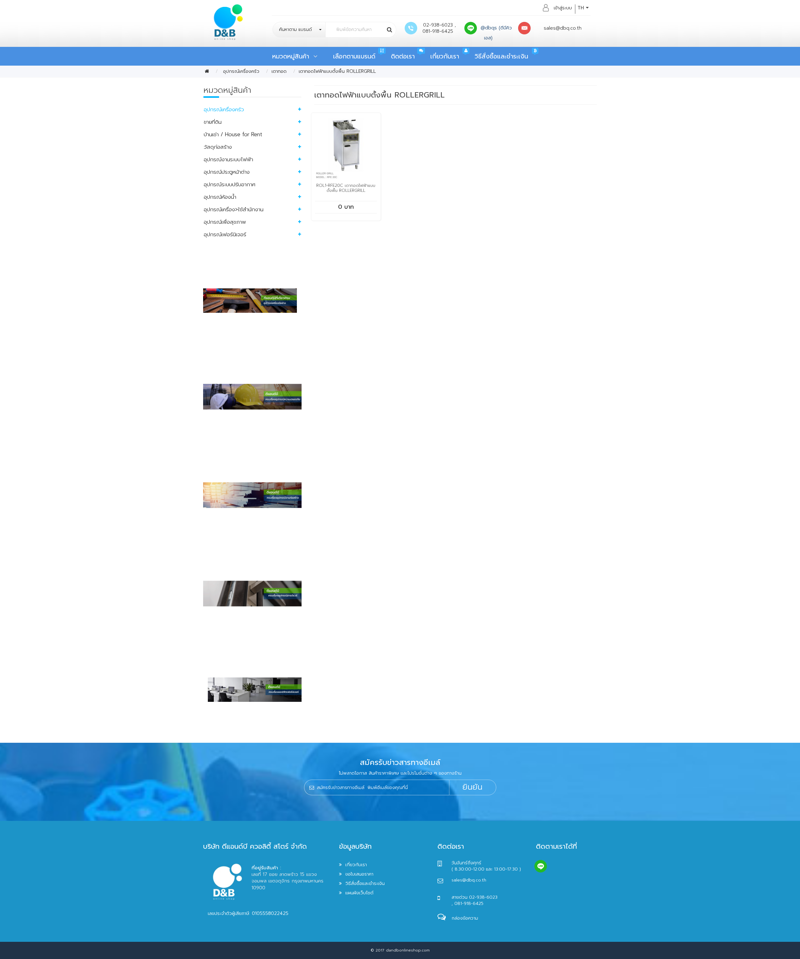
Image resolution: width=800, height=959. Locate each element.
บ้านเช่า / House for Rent (233, 134)
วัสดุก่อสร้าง (218, 147)
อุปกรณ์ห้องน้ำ (220, 197)
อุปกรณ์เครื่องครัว (240, 71)
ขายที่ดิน (213, 122)
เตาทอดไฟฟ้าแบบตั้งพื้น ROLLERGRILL (337, 71)
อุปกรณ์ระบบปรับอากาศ (229, 184)
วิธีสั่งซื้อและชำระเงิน (501, 56)
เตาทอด (279, 71)
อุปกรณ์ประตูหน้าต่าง (227, 172)
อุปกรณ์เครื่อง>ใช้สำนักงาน (233, 209)
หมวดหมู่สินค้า (292, 56)
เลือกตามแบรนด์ (354, 56)
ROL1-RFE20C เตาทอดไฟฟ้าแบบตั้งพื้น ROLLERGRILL (345, 187)
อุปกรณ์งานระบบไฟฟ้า (228, 159)
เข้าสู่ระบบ (563, 7)
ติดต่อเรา (403, 56)
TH (582, 7)
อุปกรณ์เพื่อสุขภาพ (225, 222)
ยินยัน (472, 787)
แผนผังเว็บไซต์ (359, 892)
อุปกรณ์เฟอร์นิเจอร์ (225, 234)
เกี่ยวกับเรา (444, 56)
